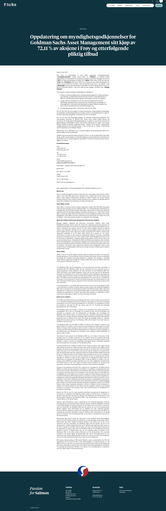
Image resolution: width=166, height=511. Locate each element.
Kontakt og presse (146, 5)
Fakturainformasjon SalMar (73, 499)
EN (157, 1)
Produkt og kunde (129, 5)
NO (161, 1)
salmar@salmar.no (98, 495)
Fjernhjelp (122, 492)
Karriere (138, 5)
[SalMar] (9, 4)
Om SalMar (112, 5)
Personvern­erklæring (125, 490)
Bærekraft (120, 5)
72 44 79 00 (98, 497)
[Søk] (152, 1)
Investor (159, 5)
